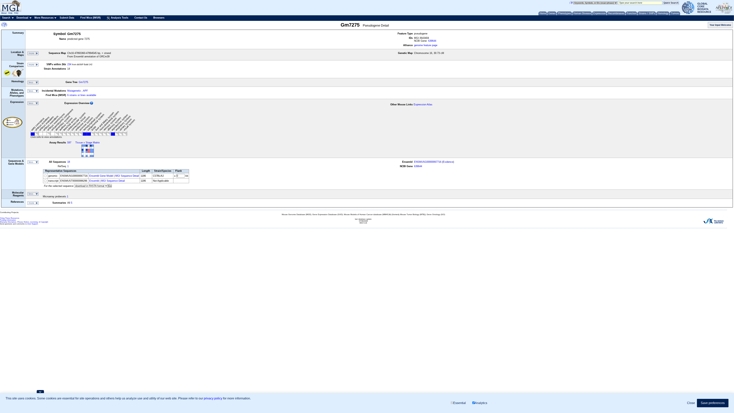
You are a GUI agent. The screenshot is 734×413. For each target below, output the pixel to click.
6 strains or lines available (81, 95)
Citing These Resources (9, 218)
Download (22, 17)
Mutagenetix (74, 90)
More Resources (44, 17)
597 (69, 142)
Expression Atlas (423, 104)
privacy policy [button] (213, 398)
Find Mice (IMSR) (90, 17)
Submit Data (67, 17)
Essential (459, 403)
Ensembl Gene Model (101, 175)
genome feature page (425, 45)
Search (6, 17)
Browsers (158, 17)
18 (68, 161)
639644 (432, 40)
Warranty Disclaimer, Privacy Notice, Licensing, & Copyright (24, 222)
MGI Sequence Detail (127, 175)
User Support (32, 224)
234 (69, 64)
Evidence (448, 161)
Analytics (481, 403)
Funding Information (8, 220)
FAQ (16, 13)
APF (85, 90)
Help (10, 13)
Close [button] (691, 403)
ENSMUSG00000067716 (427, 161)
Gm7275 (83, 82)
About (3, 13)
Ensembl (94, 180)
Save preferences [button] (713, 403)
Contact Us (140, 17)
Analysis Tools (119, 17)
